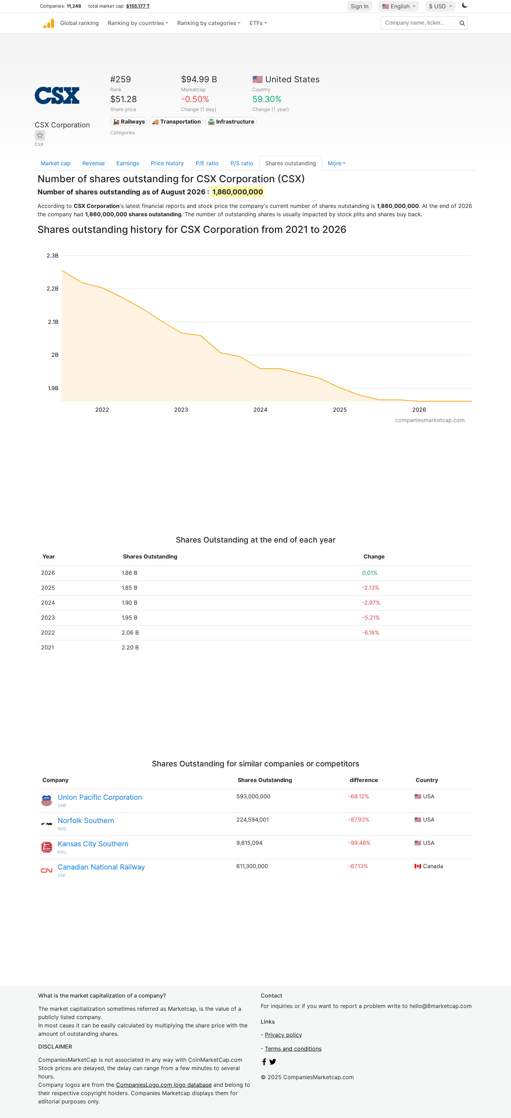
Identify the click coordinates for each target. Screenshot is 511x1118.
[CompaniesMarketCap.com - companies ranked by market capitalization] (48, 23)
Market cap (56, 163)
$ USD (438, 6)
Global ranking (79, 22)
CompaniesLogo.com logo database (164, 1084)
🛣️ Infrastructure (231, 121)
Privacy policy (283, 1034)
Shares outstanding (290, 163)
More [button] (334, 163)
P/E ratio (207, 163)
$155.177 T (138, 6)
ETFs (256, 22)
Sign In (359, 6)
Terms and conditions (293, 1048)
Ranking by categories (206, 22)
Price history (167, 163)
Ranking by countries (136, 22)
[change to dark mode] (465, 6)
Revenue (93, 163)
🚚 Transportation (176, 121)
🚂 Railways (129, 121)
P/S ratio (241, 163)
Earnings (127, 163)
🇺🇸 (395, 6)
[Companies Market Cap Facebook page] (264, 1063)
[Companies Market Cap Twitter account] (272, 1063)
